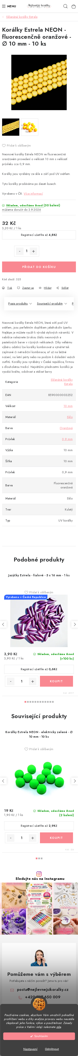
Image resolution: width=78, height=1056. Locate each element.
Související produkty (50, 303)
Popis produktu (18, 303)
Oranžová (66, 428)
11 (53, 702)
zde (58, 1027)
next (74, 624)
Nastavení (30, 1049)
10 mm (68, 406)
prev (3, 624)
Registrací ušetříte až (39, 235)
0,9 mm (67, 439)
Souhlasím (41, 1036)
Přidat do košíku (39, 267)
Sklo (70, 417)
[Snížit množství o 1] (20, 251)
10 (50, 702)
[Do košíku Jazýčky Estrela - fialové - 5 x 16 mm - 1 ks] (56, 681)
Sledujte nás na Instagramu (40, 878)
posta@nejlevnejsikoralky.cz (43, 989)
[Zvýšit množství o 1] (33, 251)
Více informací (33, 194)
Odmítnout (52, 1049)
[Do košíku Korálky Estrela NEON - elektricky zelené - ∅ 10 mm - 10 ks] (56, 837)
